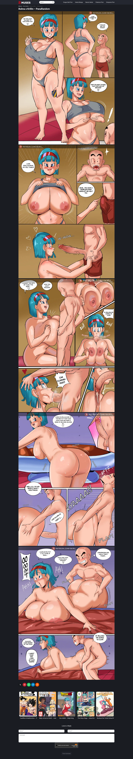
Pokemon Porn (100, 2)
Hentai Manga (79, 2)
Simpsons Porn (110, 2)
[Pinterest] (24, 684)
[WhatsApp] (29, 684)
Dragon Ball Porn (68, 2)
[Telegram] (33, 684)
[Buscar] (53, 2)
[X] (20, 684)
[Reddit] (37, 684)
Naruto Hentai (89, 2)
